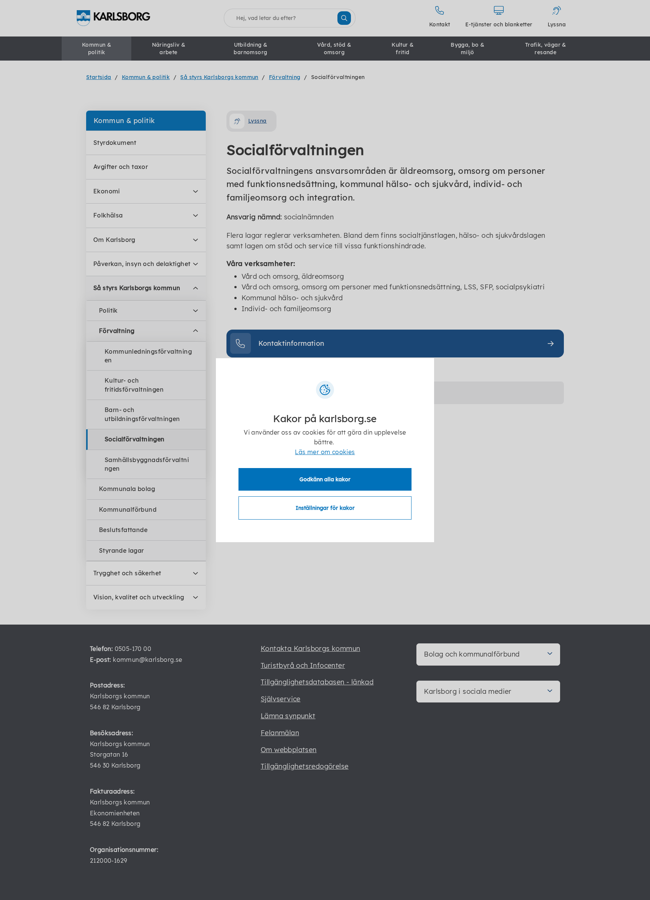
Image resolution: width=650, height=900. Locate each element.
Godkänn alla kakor (325, 479)
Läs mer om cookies (325, 452)
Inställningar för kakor (325, 508)
